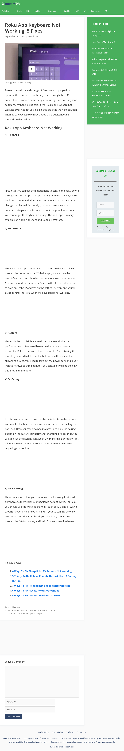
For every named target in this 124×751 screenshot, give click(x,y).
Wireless (5, 11)
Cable (19, 11)
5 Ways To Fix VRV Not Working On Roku (36, 595)
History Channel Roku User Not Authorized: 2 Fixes (32, 610)
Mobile (37, 11)
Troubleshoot (14, 607)
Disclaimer (70, 732)
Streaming (52, 11)
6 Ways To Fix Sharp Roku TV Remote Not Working (42, 571)
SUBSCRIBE (105, 221)
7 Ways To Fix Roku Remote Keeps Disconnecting (41, 585)
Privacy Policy (57, 732)
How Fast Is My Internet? (103, 42)
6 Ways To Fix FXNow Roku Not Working (35, 590)
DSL (28, 11)
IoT (85, 11)
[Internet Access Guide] (12, 3)
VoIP (77, 11)
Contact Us (95, 11)
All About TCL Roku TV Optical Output (25, 613)
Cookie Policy (43, 732)
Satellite (67, 11)
